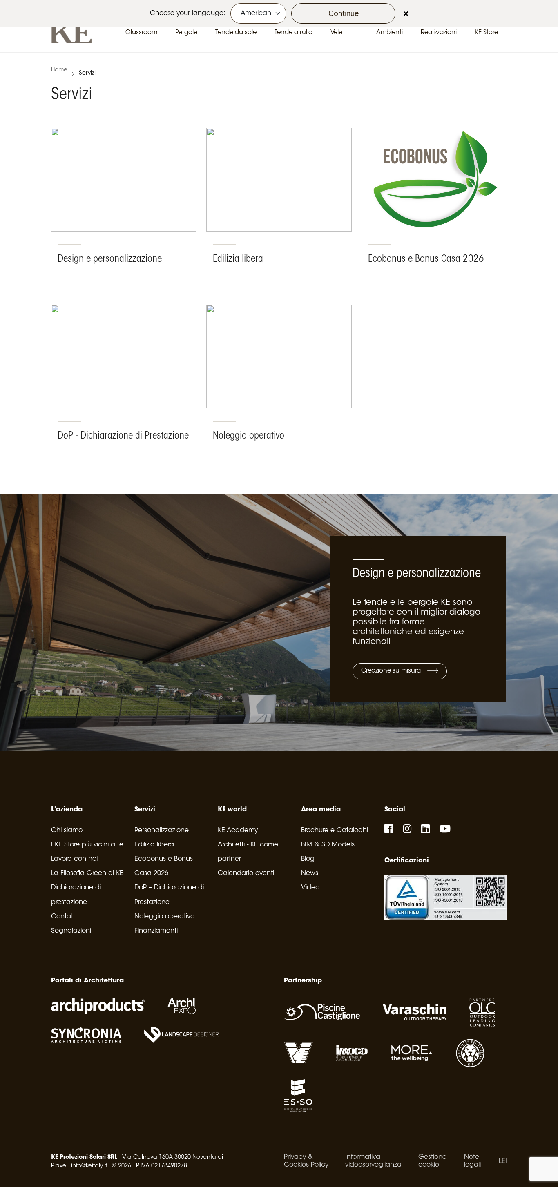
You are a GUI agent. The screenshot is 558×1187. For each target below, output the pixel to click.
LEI (503, 1161)
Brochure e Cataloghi (334, 830)
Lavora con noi (74, 859)
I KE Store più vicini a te (87, 845)
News (309, 873)
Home (59, 70)
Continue (343, 13)
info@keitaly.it (89, 1166)
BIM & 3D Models (328, 845)
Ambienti (389, 33)
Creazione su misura (391, 671)
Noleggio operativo (164, 916)
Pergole (186, 33)
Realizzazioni (439, 33)
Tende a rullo (293, 33)
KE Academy (238, 830)
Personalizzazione (161, 830)
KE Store (486, 33)
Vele (336, 33)
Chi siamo (67, 830)
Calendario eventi (246, 873)
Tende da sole (236, 33)
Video (310, 887)
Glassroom (141, 33)
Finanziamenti (156, 931)
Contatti (63, 916)
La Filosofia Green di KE (87, 873)
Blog (308, 859)
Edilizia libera (154, 845)
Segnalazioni (71, 931)
